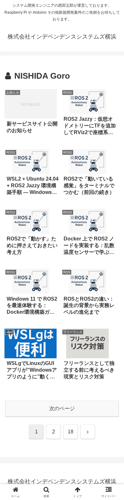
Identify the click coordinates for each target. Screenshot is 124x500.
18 (70, 431)
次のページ (62, 408)
